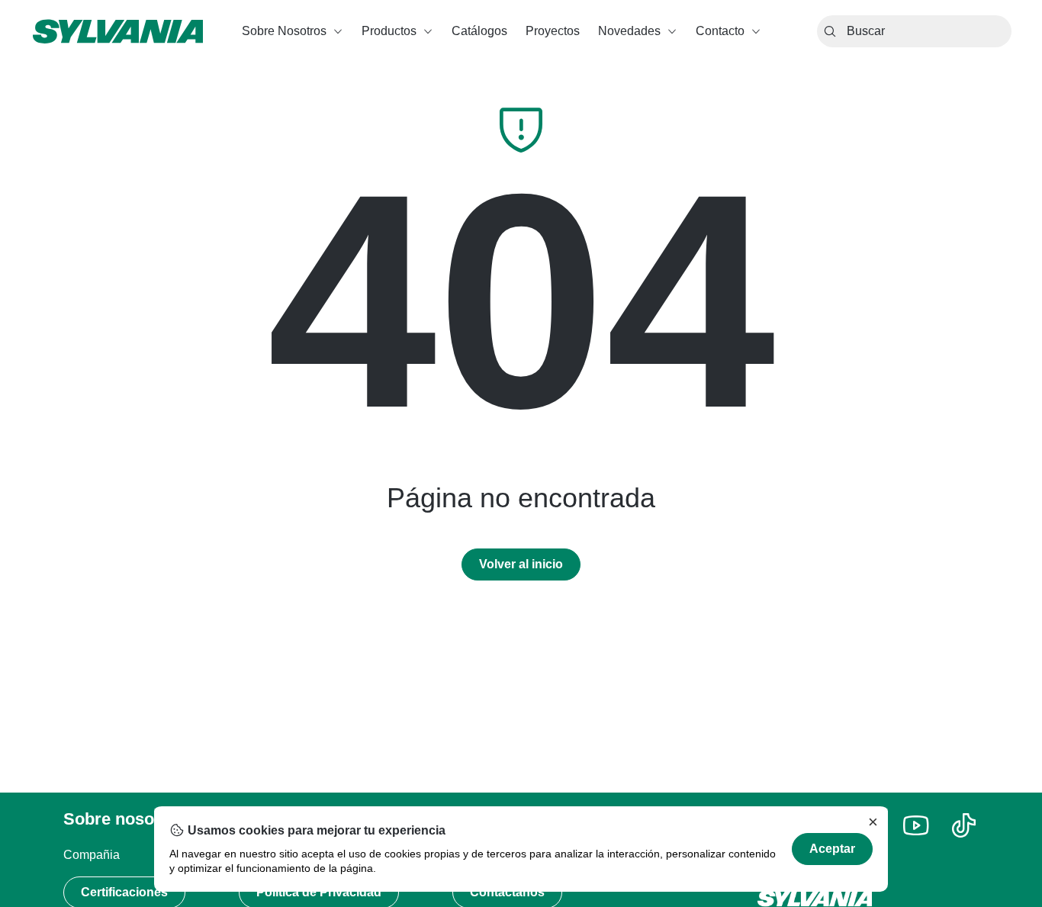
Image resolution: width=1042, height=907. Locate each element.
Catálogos (479, 30)
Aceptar (832, 848)
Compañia (91, 854)
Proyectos (553, 30)
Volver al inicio (521, 564)
